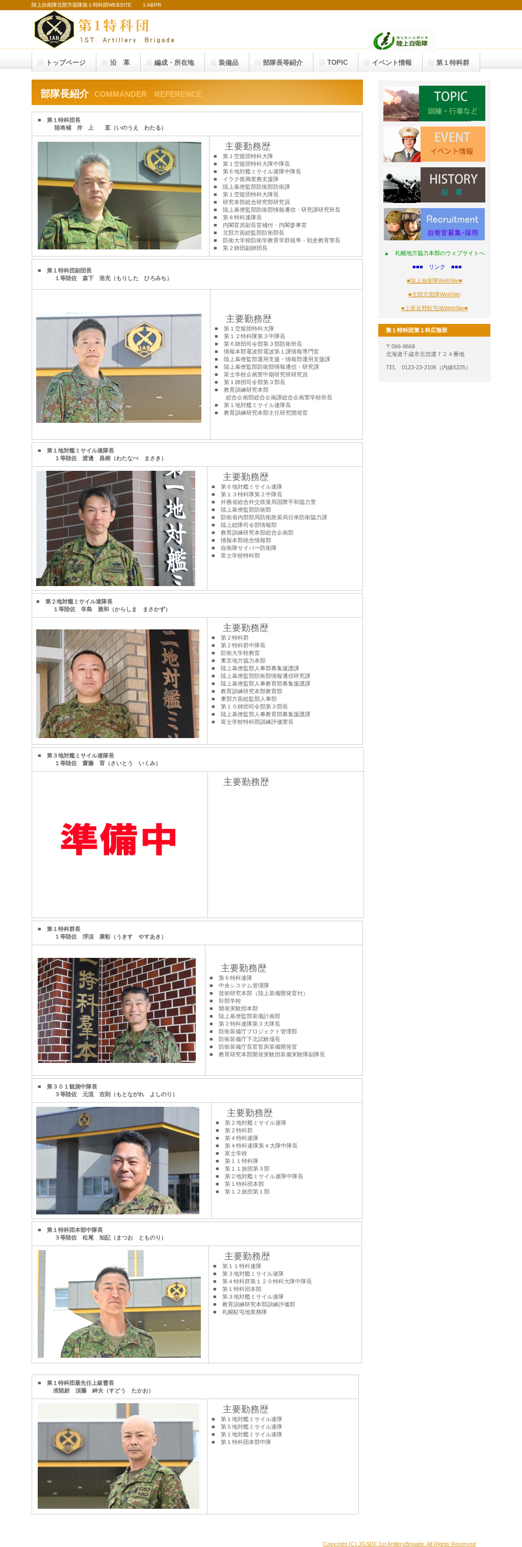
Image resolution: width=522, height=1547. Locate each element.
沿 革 (434, 185)
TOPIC (434, 103)
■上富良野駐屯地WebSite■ (434, 308)
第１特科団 (134, 29)
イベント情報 (392, 62)
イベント (434, 144)
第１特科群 (452, 62)
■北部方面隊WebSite (434, 294)
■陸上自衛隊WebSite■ (434, 280)
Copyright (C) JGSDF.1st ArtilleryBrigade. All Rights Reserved (399, 1544)
